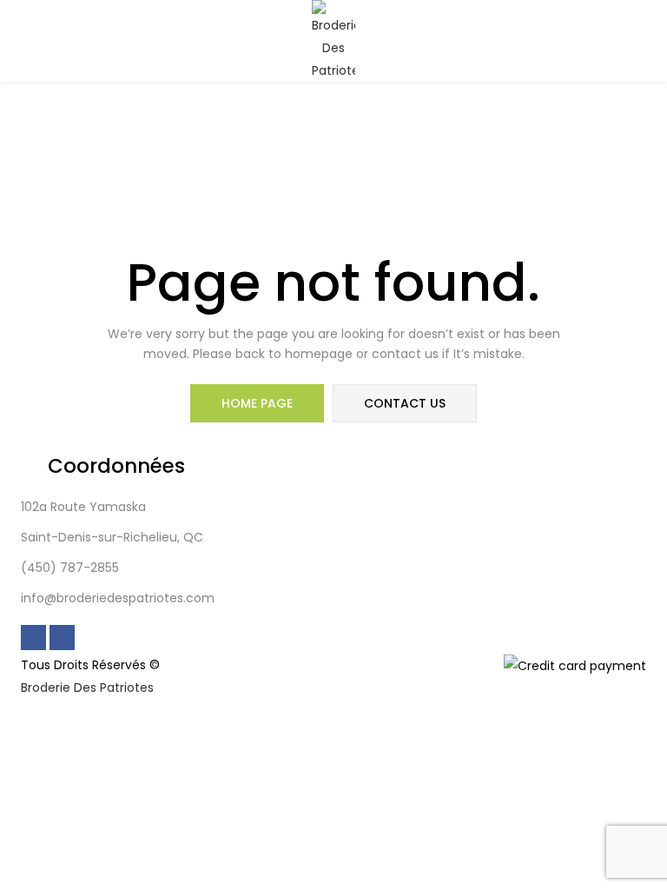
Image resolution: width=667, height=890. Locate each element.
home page (257, 403)
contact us (405, 403)
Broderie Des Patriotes (87, 687)
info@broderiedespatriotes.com (118, 598)
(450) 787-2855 (70, 567)
